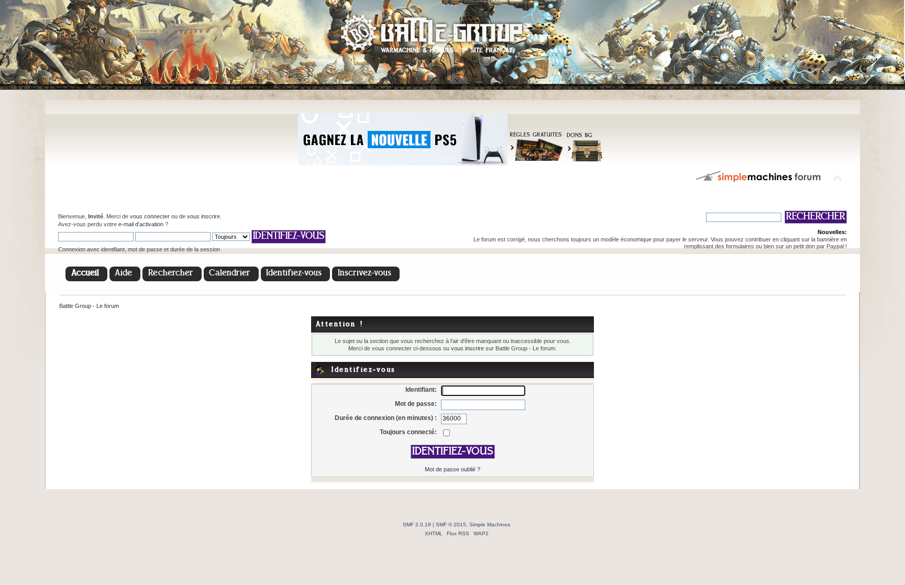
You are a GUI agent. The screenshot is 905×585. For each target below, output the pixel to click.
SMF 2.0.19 (417, 524)
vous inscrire (203, 216)
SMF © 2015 (451, 524)
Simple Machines (489, 524)
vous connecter (150, 216)
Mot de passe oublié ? (452, 469)
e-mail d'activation (140, 224)
